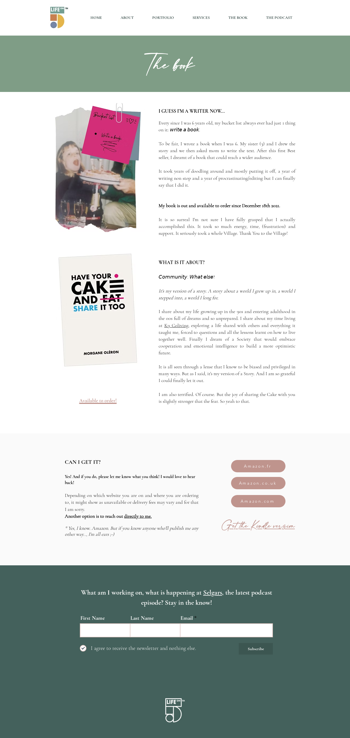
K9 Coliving (176, 325)
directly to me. (138, 516)
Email (186, 618)
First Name (92, 618)
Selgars (212, 592)
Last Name (142, 618)
